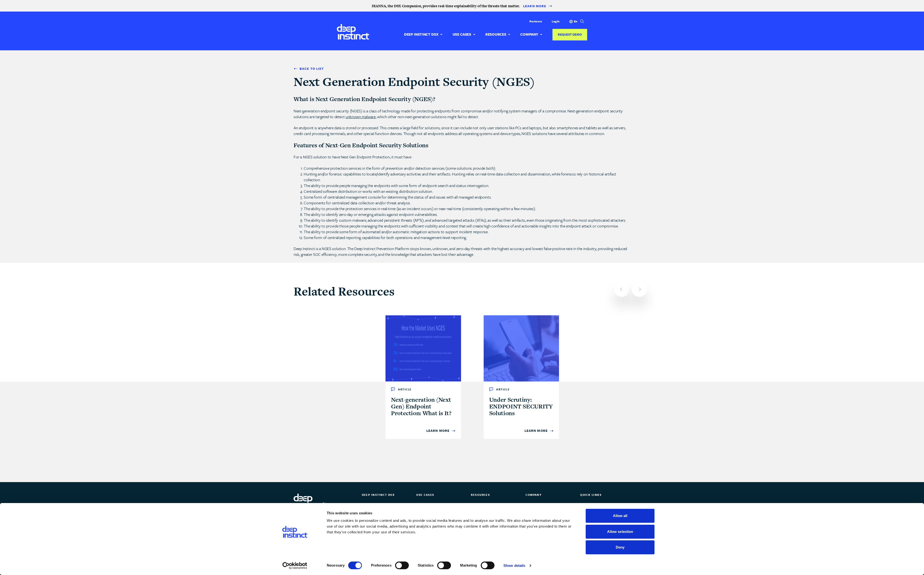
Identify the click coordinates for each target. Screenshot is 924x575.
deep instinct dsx (421, 34)
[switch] (402, 565)
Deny (620, 547)
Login (555, 21)
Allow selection (620, 532)
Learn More (534, 6)
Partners (535, 21)
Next (639, 289)
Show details (514, 565)
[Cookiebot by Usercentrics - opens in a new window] (295, 565)
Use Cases (462, 34)
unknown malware (361, 117)
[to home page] (353, 31)
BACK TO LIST (312, 69)
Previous (621, 289)
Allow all (620, 516)
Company (529, 34)
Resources (495, 34)
